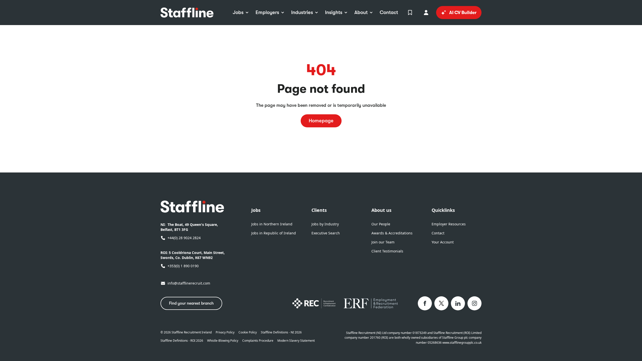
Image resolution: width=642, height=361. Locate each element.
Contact (438, 233)
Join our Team (382, 242)
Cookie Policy (247, 332)
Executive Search (325, 233)
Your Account (443, 242)
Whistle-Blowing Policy (222, 341)
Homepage (321, 121)
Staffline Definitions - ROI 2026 (181, 341)
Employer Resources (449, 224)
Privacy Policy (225, 332)
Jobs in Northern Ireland (271, 224)
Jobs (256, 210)
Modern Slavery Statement (296, 341)
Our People (380, 224)
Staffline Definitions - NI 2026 (281, 332)
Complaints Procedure (257, 341)
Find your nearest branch (191, 303)
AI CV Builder (462, 12)
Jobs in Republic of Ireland (273, 233)
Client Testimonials (387, 251)
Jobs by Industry (325, 224)
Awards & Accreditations (392, 233)
